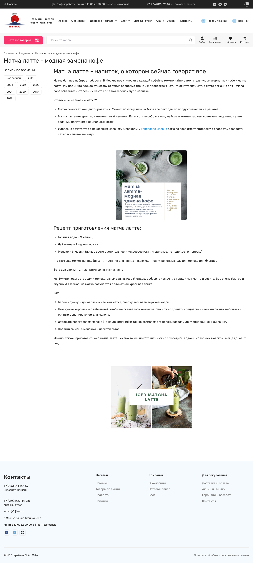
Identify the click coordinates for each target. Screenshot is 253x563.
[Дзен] (225, 4)
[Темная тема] (246, 4)
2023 (23, 85)
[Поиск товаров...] (190, 40)
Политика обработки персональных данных (221, 555)
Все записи (14, 78)
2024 (10, 85)
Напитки (102, 501)
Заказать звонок (185, 4)
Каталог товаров (19, 40)
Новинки (243, 20)
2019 (36, 91)
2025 (31, 78)
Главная (63, 20)
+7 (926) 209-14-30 (17, 501)
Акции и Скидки (166, 20)
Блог (123, 20)
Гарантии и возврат (216, 495)
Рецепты (24, 53)
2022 (36, 85)
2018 (10, 98)
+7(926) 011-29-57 (158, 4)
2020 (22, 91)
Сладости (102, 495)
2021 (9, 91)
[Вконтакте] (215, 4)
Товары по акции (217, 20)
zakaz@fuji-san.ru (14, 511)
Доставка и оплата (102, 20)
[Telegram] (220, 4)
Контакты (186, 20)
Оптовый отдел (143, 20)
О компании (78, 20)
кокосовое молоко (154, 129)
